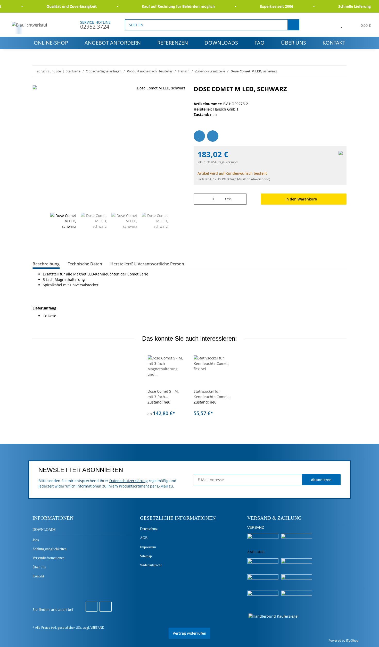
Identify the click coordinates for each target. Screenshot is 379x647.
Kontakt (334, 42)
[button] (329, 24)
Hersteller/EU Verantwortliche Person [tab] (147, 264)
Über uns (293, 42)
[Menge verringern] (199, 199)
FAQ (259, 42)
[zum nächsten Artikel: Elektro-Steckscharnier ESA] (341, 71)
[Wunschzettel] (341, 24)
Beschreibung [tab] (46, 264)
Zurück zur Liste (49, 71)
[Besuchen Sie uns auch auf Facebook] (91, 607)
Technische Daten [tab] (85, 264)
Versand (231, 162)
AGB (143, 538)
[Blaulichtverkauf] (29, 25)
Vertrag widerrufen (189, 633)
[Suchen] (293, 24)
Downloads (221, 42)
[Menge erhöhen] (240, 199)
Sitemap (146, 556)
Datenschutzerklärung (128, 480)
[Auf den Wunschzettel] (199, 136)
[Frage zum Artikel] (212, 136)
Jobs (35, 540)
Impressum (148, 547)
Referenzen (172, 42)
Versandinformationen (48, 558)
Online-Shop (51, 42)
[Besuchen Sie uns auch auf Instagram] (105, 607)
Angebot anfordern (113, 42)
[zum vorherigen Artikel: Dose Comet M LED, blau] (329, 71)
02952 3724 (94, 26)
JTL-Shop (352, 640)
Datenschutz (149, 529)
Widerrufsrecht (151, 565)
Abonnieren (321, 479)
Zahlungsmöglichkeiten (49, 549)
